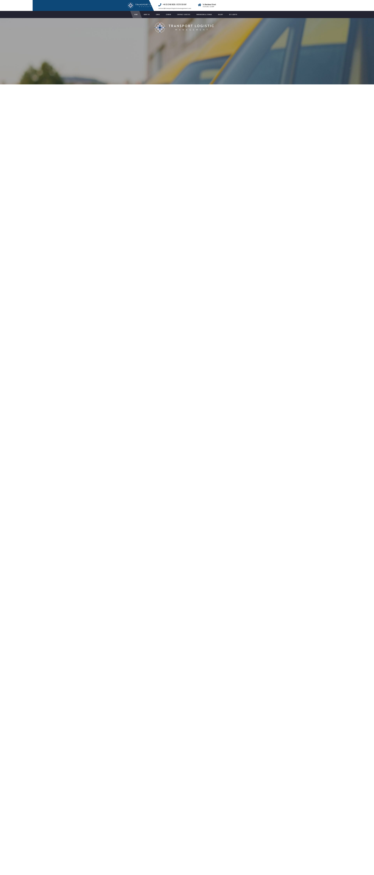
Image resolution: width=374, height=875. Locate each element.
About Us (147, 14)
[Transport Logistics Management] (145, 3)
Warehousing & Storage (204, 14)
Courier (168, 14)
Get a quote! (233, 14)
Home (136, 14)
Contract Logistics (183, 14)
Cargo (158, 14)
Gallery (220, 14)
